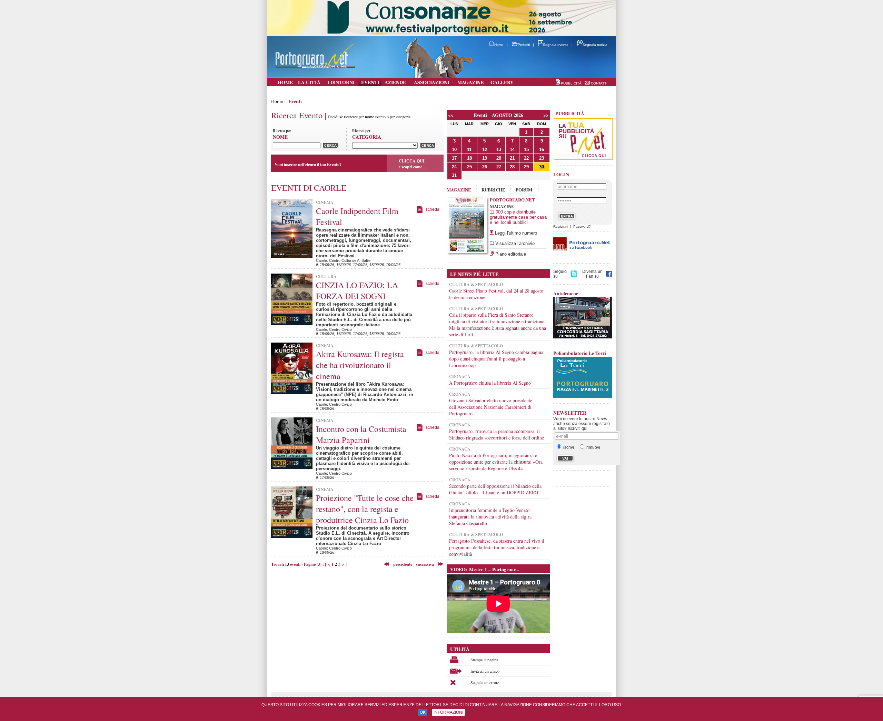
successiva (425, 564)
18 (469, 158)
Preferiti (524, 45)
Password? (582, 226)
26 (484, 166)
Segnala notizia (595, 45)
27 (498, 166)
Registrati (560, 226)
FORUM (524, 189)
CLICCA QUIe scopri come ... (412, 164)
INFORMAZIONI (448, 712)
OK (423, 712)
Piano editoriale (510, 254)
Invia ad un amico (484, 671)
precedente (400, 564)
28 (512, 166)
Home (499, 45)
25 (469, 166)
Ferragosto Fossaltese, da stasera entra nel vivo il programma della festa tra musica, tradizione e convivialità (496, 547)
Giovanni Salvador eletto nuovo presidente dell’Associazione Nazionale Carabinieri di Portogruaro (490, 407)
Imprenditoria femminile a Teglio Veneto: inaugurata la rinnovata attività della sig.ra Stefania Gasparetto (490, 516)
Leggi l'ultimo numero (516, 233)
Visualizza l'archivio (514, 243)
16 (541, 149)
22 (526, 158)
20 (498, 158)
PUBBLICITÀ (571, 83)
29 (526, 166)
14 (512, 149)
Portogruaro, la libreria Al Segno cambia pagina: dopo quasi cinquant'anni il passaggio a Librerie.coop (497, 358)
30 (541, 166)
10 (454, 149)
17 (454, 158)
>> (546, 115)
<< (451, 115)
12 (484, 149)
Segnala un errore (484, 682)
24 (454, 166)
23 (541, 158)
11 (469, 149)
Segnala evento (555, 45)
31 (454, 175)
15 (526, 149)
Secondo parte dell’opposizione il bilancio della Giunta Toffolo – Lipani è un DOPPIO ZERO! (495, 489)
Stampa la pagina (484, 659)
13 (498, 149)
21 (512, 158)
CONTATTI (599, 83)
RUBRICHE (493, 189)
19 (484, 158)
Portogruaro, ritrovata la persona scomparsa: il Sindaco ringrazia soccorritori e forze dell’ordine (496, 434)
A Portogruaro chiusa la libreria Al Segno (490, 382)
